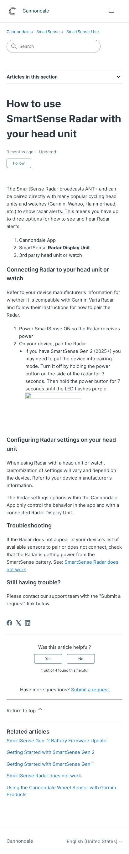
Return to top (22, 711)
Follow (19, 163)
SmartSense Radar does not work (44, 776)
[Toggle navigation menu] (111, 11)
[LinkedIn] (27, 623)
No (80, 658)
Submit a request (90, 690)
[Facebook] (9, 623)
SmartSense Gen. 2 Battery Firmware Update (56, 741)
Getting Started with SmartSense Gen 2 (51, 752)
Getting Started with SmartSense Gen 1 (50, 764)
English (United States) (93, 841)
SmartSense (48, 31)
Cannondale (18, 31)
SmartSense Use (82, 31)
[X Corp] (18, 623)
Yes (48, 658)
